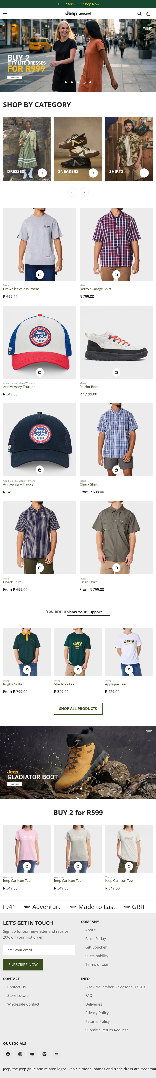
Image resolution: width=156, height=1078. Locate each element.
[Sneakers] (78, 149)
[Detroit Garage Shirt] (116, 244)
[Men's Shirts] (129, 149)
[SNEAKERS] (93, 173)
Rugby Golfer (13, 684)
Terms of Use (96, 964)
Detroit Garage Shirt (95, 288)
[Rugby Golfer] (27, 652)
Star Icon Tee (64, 684)
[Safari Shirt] (116, 537)
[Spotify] (44, 1054)
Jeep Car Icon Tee (17, 880)
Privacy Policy (97, 1012)
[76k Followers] (8, 1054)
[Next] (84, 192)
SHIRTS (116, 171)
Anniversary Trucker (19, 386)
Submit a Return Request (106, 1029)
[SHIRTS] (144, 173)
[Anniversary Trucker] (39, 342)
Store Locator (18, 995)
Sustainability (96, 955)
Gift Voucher (96, 947)
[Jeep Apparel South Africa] (78, 13)
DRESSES (15, 171)
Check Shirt (89, 484)
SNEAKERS (68, 171)
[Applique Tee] (129, 652)
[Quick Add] (40, 274)
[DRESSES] (42, 173)
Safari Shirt (88, 582)
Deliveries (93, 1004)
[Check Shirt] (116, 439)
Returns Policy (97, 1021)
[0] (148, 13)
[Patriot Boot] (116, 342)
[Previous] (71, 192)
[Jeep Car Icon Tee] (27, 849)
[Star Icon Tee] (78, 652)
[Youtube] (32, 1054)
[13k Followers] (20, 1054)
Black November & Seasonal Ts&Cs (115, 986)
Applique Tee (115, 684)
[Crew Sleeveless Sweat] (39, 244)
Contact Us (16, 986)
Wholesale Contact (23, 1004)
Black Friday (95, 938)
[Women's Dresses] (27, 149)
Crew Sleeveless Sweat (21, 288)
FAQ (88, 995)
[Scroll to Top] (148, 1056)
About (90, 929)
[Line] (57, 1054)
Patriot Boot (89, 386)
